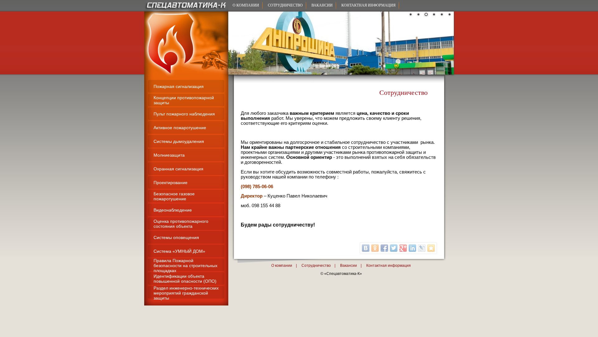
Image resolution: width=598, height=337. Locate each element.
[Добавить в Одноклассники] (375, 248)
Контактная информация (368, 5)
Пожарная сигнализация (179, 86)
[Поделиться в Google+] (403, 248)
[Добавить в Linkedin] (412, 248)
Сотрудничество (285, 5)
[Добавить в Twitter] (393, 248)
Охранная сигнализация (178, 168)
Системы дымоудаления (179, 141)
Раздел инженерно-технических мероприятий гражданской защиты (186, 293)
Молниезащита (169, 155)
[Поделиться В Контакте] (365, 248)
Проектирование (170, 182)
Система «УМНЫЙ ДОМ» (179, 251)
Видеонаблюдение (173, 210)
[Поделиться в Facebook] (384, 248)
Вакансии (322, 5)
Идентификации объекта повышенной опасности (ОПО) (185, 279)
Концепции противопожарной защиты (184, 100)
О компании (246, 5)
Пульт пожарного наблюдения (184, 113)
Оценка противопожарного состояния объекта (181, 224)
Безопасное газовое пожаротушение (174, 196)
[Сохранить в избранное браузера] (431, 248)
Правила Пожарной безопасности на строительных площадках (185, 265)
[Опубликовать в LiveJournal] (421, 248)
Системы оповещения (176, 237)
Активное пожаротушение (180, 127)
